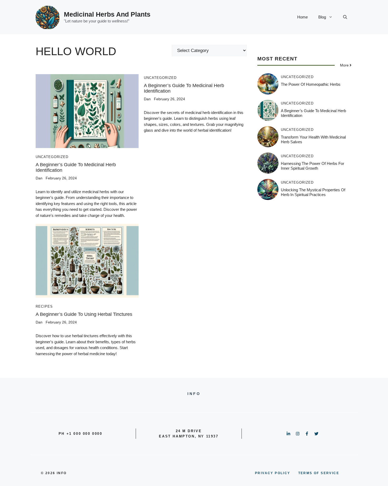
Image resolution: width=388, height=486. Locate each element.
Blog (322, 17)
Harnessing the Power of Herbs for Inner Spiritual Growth (312, 165)
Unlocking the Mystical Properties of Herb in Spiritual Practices (313, 192)
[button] (345, 17)
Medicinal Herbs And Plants (107, 14)
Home (302, 17)
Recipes (44, 306)
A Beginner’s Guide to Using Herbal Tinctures (84, 314)
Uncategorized (52, 157)
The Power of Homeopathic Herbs (310, 84)
